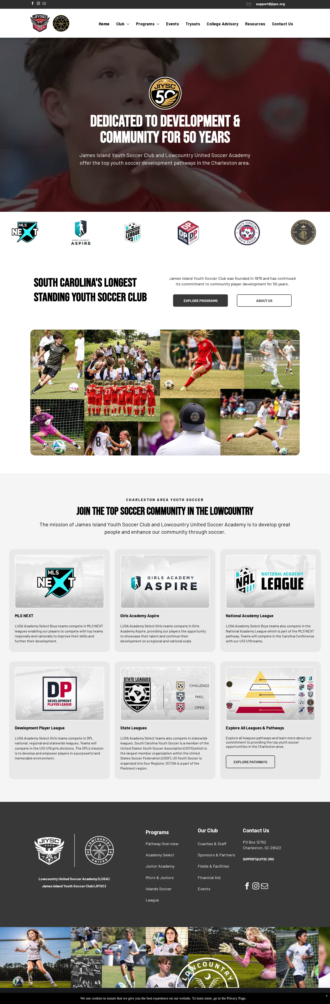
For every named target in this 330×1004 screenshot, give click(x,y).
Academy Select (160, 854)
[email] (44, 4)
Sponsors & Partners (216, 854)
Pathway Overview (162, 843)
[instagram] (38, 4)
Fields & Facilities (213, 866)
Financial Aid (209, 877)
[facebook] (32, 4)
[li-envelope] (249, 6)
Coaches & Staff (212, 843)
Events (204, 888)
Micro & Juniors (160, 877)
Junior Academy (160, 866)
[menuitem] (104, 24)
